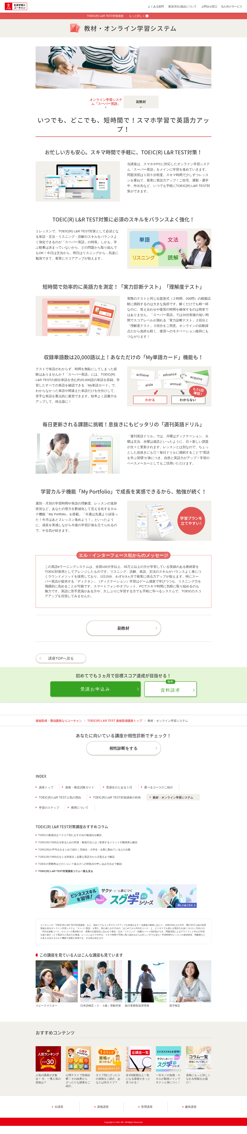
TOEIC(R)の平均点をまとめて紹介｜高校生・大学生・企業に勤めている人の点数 (84, 849)
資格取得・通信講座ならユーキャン (59, 720)
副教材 (141, 102)
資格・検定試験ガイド (79, 787)
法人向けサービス (231, 6)
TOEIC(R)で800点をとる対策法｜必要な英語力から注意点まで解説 (76, 856)
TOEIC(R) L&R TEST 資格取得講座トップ (114, 720)
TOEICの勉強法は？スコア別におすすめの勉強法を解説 (70, 835)
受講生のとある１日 (119, 787)
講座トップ (46, 787)
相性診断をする (123, 748)
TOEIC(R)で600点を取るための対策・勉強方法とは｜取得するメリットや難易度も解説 (87, 842)
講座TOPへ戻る (61, 658)
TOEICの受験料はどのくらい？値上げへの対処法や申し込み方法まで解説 (80, 863)
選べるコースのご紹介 (158, 787)
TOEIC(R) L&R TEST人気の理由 (60, 797)
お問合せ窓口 (209, 6)
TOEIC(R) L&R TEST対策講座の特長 (117, 797)
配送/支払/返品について (183, 6)
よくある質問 (156, 6)
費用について (79, 807)
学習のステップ (49, 807)
